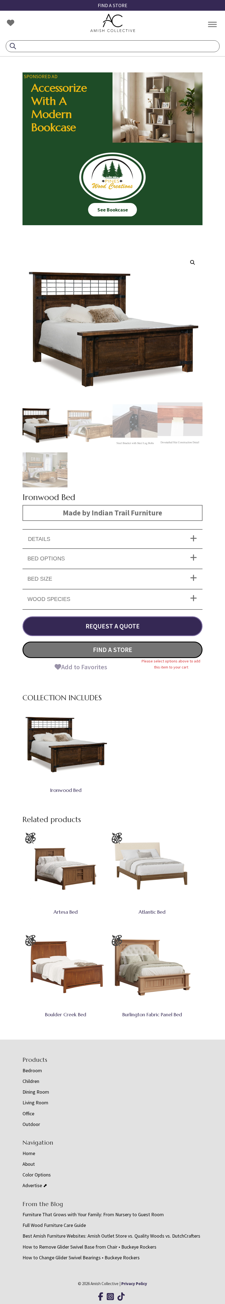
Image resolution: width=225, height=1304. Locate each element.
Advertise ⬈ (34, 1185)
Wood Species (48, 599)
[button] (193, 262)
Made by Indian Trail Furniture (112, 512)
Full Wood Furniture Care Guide (54, 1225)
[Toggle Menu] (212, 24)
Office (28, 1113)
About (28, 1164)
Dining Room (35, 1092)
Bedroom (32, 1070)
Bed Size (39, 579)
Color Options (36, 1175)
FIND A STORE (112, 5)
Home (28, 1153)
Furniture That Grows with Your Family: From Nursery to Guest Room (93, 1214)
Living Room (35, 1102)
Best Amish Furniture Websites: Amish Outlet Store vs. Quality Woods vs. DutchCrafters (111, 1236)
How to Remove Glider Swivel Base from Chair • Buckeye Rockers (89, 1247)
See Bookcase (112, 210)
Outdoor (31, 1124)
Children (30, 1081)
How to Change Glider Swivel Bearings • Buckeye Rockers (81, 1257)
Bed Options (46, 558)
